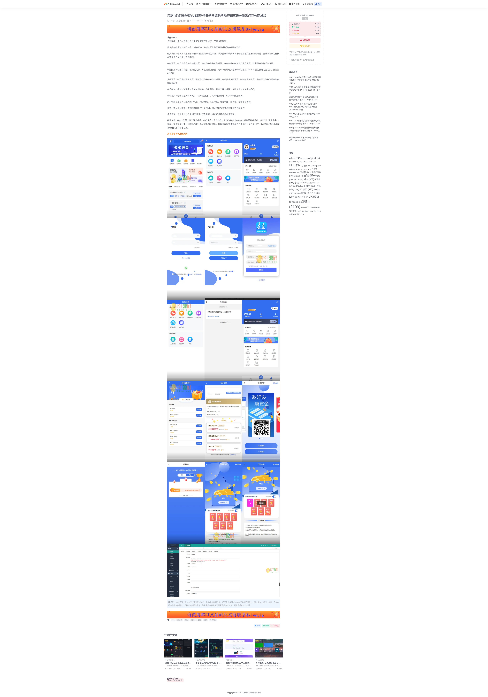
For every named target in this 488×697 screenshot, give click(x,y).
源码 (205, 620)
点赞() (276, 625)
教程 (307, 193)
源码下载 (306, 207)
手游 (298, 189)
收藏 (267, 625)
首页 (191, 3)
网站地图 (257, 692)
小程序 (300, 182)
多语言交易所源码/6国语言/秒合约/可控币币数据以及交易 (208, 663)
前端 (309, 175)
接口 (199, 620)
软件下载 (295, 3)
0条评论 (210, 21)
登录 (319, 4)
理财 (315, 207)
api (304, 158)
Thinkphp (316, 166)
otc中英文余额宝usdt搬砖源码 (302, 113)
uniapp (294, 169)
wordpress (204, 3)
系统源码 (295, 211)
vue (173, 620)
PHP (296, 165)
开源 (300, 185)
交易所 (305, 172)
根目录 (299, 197)
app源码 (268, 3)
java (292, 161)
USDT (303, 169)
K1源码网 (244, 692)
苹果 (292, 214)
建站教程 (221, 3)
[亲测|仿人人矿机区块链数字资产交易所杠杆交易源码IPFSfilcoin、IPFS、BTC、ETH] (178, 648)
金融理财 (182, 21)
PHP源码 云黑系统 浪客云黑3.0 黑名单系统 (268, 663)
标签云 (251, 692)
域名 (309, 179)
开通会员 (309, 3)
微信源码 (282, 3)
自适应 (316, 211)
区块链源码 (170, 660)
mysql (302, 161)
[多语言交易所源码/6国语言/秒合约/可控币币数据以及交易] (208, 648)
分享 (258, 625)
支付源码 (230, 660)
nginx (312, 161)
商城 (186, 620)
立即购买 (306, 40)
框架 (308, 196)
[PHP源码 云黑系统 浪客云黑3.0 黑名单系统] (269, 648)
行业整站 (261, 660)
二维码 (179, 620)
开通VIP (306, 46)
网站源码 (252, 3)
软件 (300, 214)
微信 (193, 620)
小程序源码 (312, 183)
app (314, 158)
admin (295, 158)
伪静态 (298, 176)
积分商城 (213, 620)
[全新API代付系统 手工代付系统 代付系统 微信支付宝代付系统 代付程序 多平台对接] (239, 648)
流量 (298, 202)
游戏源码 (237, 3)
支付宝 (297, 193)
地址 (298, 179)
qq (307, 165)
